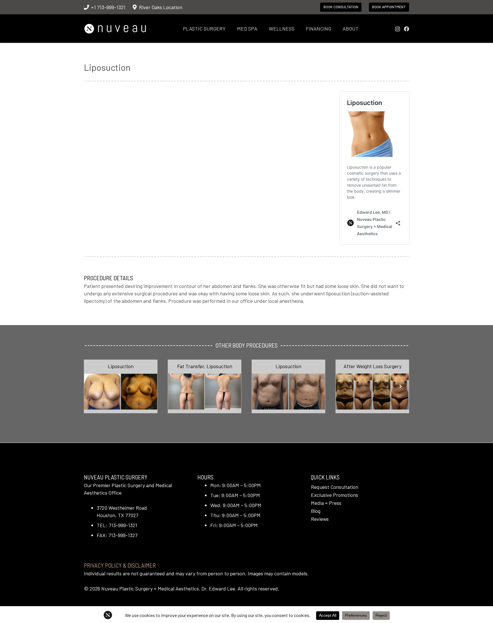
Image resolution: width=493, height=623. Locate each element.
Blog (315, 511)
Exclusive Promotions (334, 495)
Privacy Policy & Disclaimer (120, 565)
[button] (230, 28)
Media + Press (326, 503)
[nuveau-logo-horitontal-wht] (115, 29)
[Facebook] (406, 28)
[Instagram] (397, 29)
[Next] (400, 386)
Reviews (320, 519)
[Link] (120, 386)
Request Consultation (334, 487)
